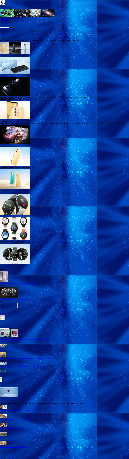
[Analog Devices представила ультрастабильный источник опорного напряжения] (1, 381)
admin (6, 34)
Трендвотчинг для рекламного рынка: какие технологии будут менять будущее (17, 410)
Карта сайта (4, 25)
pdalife (5, 267)
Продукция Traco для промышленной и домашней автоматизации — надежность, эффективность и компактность (25, 339)
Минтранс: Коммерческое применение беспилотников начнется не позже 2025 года (18, 399)
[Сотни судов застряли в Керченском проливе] (3, 435)
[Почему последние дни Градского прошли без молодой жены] (3, 445)
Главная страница (5, 18)
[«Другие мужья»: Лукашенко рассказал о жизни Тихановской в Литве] (3, 417)
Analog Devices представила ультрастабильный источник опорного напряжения (17, 383)
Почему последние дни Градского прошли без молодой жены (13, 447)
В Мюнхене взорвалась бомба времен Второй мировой (12, 428)
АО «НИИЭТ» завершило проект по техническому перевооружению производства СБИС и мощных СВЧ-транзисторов (26, 358)
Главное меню (2, 28)
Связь (1, 29)
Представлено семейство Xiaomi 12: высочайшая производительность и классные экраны (19, 283)
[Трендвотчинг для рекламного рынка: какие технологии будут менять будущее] (3, 408)
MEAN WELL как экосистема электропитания (10, 348)
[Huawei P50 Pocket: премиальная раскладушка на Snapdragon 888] (9, 308)
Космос (3, 20)
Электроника (4, 24)
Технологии (4, 23)
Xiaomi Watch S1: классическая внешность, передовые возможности (15, 299)
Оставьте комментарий (12, 34)
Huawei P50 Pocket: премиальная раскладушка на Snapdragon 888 (14, 310)
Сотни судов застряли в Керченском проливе (10, 437)
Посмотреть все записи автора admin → (7, 323)
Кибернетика (4, 19)
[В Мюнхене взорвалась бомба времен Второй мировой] (3, 426)
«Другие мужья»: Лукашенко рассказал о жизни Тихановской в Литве (15, 419)
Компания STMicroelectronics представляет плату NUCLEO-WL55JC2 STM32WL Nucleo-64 (20, 374)
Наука (3, 21)
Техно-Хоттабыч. (3, 6)
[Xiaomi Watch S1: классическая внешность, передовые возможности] (9, 297)
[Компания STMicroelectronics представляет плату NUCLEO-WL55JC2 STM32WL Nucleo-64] (3, 372)
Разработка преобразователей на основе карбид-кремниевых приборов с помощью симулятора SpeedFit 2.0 (23, 366)
